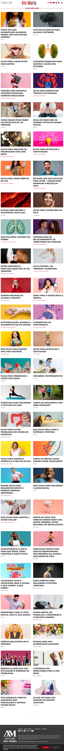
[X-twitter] (27, 731)
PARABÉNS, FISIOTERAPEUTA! (48, 376)
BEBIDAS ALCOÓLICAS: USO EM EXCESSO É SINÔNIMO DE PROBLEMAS (15, 670)
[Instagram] (48, 3)
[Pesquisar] (11, 2)
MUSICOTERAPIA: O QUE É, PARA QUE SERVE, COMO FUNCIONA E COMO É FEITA (14, 551)
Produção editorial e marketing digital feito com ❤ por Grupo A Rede (32, 741)
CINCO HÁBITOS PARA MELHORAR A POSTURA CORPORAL (45, 583)
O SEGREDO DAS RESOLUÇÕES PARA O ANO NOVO (46, 670)
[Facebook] (51, 3)
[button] (62, 2)
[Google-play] (59, 3)
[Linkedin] (24, 731)
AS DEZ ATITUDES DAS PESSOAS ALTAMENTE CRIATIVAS (44, 700)
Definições (55, 747)
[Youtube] (54, 3)
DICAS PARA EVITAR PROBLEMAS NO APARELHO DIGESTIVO (14, 432)
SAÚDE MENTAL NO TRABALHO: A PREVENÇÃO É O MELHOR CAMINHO (47, 614)
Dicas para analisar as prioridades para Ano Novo (14, 151)
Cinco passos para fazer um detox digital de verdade (14, 122)
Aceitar (46, 747)
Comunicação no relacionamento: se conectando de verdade (47, 239)
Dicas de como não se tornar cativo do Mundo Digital (47, 122)
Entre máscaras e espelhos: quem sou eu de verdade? (15, 268)
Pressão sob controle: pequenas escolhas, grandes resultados (14, 93)
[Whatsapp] (30, 731)
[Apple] (56, 3)
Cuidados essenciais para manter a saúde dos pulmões (47, 63)
